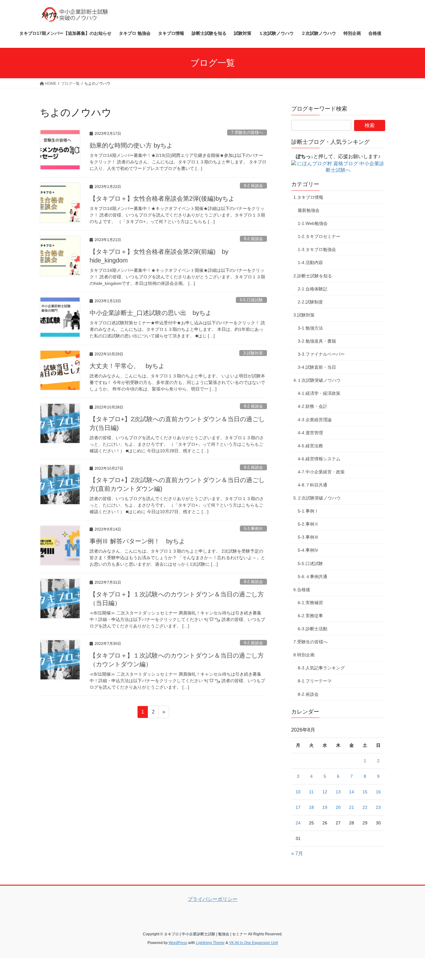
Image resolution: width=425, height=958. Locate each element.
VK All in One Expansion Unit (253, 943)
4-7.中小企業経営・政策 (321, 471)
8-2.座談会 (253, 185)
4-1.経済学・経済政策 (319, 393)
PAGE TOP (409, 923)
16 (378, 791)
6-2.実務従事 (310, 615)
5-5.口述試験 (251, 300)
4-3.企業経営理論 (315, 419)
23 (378, 807)
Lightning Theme (210, 943)
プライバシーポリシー (212, 899)
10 (298, 791)
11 (311, 791)
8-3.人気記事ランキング (321, 667)
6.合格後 (301, 589)
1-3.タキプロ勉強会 (317, 249)
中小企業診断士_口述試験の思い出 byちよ (151, 312)
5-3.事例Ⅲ (253, 528)
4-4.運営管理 (310, 432)
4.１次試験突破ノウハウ (317, 380)
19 (324, 807)
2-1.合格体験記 (312, 288)
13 (338, 791)
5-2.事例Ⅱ (308, 524)
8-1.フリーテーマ (315, 680)
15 (364, 791)
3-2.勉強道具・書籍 (317, 341)
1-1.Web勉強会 (313, 223)
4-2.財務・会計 (312, 406)
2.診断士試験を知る (312, 275)
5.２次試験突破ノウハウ (317, 497)
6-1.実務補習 (310, 602)
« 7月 (297, 853)
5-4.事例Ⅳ (308, 550)
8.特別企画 (304, 654)
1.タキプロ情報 (308, 197)
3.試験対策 (253, 353)
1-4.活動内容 (310, 262)
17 (298, 807)
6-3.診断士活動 (312, 628)
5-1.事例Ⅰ (308, 511)
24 (298, 822)
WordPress (178, 943)
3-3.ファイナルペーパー (321, 354)
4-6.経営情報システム (319, 458)
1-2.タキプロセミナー (319, 236)
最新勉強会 (309, 210)
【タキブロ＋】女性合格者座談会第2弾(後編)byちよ (162, 198)
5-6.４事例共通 (312, 576)
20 (338, 807)
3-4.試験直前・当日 (317, 367)
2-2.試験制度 (310, 301)
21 (351, 807)
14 (351, 791)
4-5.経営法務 (310, 445)
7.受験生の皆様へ (247, 132)
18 (311, 807)
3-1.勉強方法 (310, 328)
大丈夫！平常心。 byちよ (127, 366)
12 (324, 791)
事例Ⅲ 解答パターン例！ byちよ (137, 541)
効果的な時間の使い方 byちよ (131, 145)
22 (364, 807)
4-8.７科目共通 (312, 484)
